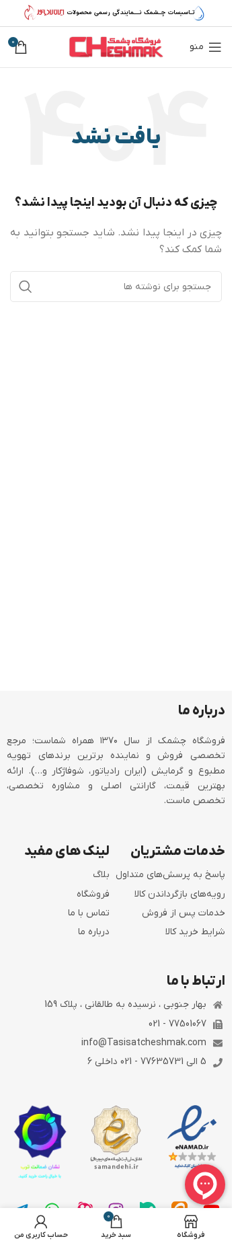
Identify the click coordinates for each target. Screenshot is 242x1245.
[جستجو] (25, 286)
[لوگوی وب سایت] (116, 46)
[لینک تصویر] (192, 1137)
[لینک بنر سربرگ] (116, 13)
